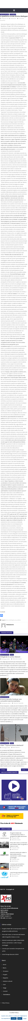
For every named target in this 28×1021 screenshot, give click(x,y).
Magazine (5, 978)
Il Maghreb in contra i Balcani (10, 657)
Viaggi (4, 988)
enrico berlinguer (10, 620)
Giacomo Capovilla (18, 703)
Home (4, 964)
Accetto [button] (14, 1018)
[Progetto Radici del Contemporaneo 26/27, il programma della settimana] (4, 835)
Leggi (24, 1018)
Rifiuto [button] (19, 1018)
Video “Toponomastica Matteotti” (12, 745)
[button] (14, 10)
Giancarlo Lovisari (17, 659)
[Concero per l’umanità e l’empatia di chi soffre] (4, 866)
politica (19, 620)
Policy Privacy (5, 1003)
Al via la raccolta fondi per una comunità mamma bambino (11, 700)
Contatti (5, 991)
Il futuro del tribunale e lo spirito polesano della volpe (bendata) (25, 770)
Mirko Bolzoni (16, 747)
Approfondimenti (4, 14)
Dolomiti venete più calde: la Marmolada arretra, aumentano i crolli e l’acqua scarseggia (18, 855)
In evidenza (13, 14)
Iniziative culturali (7, 981)
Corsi (4, 984)
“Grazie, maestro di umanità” (4, 770)
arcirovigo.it (9, 918)
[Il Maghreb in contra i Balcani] (14, 644)
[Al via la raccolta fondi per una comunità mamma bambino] (14, 686)
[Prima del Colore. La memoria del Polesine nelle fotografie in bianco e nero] (4, 845)
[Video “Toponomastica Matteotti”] (14, 732)
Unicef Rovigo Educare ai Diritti (19, 872)
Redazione (13, 18)
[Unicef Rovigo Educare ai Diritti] (4, 875)
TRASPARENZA (6, 994)
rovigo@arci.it (7, 916)
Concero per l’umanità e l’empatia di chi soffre (17, 865)
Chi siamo (5, 971)
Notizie (11, 654)
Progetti (5, 974)
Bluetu (4, 968)
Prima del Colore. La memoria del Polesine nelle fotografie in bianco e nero (19, 844)
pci (15, 620)
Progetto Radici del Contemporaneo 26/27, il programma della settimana (18, 834)
